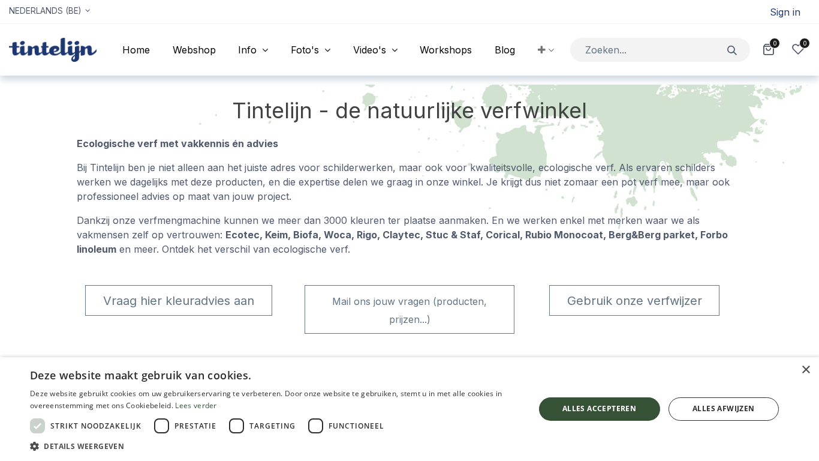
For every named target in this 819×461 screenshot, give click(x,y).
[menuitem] (136, 50)
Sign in (785, 12)
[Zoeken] (732, 49)
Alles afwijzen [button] (723, 408)
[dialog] (409, 409)
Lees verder (195, 405)
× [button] (805, 370)
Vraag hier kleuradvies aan (178, 301)
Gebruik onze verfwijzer (634, 301)
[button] (546, 50)
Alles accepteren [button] (599, 408)
